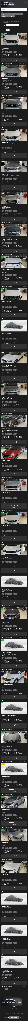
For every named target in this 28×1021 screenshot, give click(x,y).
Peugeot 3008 (5, 14)
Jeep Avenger (12, 16)
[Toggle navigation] (25, 3)
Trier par (3, 25)
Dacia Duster (19, 14)
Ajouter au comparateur (7, 63)
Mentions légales (14, 1008)
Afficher (3, 29)
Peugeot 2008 (12, 14)
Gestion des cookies (14, 1011)
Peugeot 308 (4, 16)
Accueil (14, 1006)
